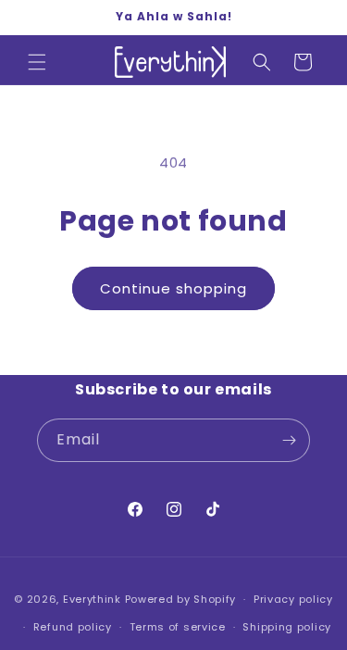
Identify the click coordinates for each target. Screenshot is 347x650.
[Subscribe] (288, 440)
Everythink (92, 599)
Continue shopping (173, 288)
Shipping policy (286, 626)
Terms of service (178, 626)
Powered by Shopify (181, 599)
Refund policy (72, 626)
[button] (37, 62)
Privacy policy (293, 599)
